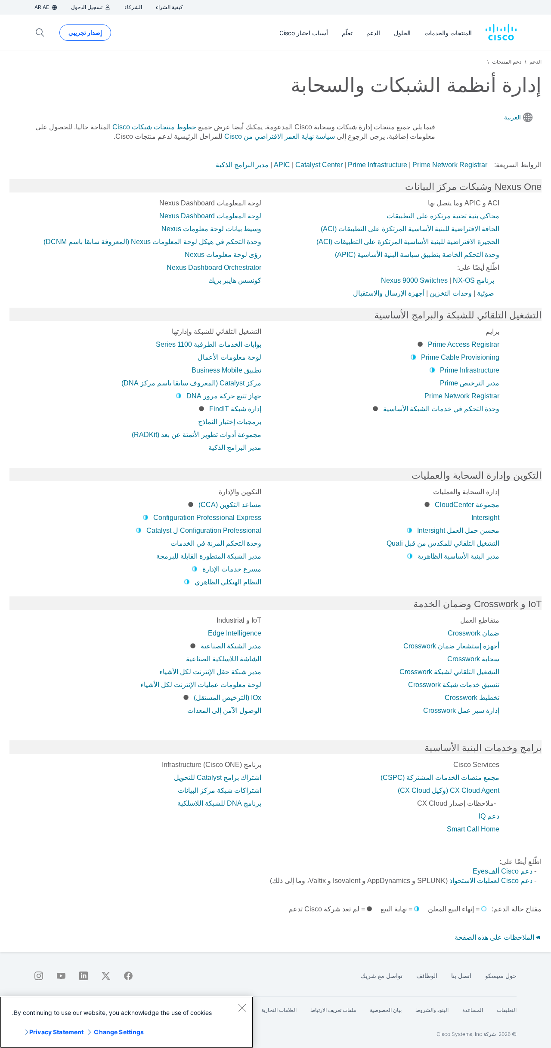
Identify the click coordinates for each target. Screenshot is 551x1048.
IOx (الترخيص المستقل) (227, 697)
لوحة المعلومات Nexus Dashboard (210, 216)
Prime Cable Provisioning (460, 357)
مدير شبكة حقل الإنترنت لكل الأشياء (210, 671)
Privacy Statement (56, 1032)
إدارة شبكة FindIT (235, 408)
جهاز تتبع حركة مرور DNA (223, 396)
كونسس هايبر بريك (234, 280)
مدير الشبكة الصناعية (231, 646)
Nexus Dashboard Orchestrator (214, 267)
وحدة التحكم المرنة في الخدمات (215, 543)
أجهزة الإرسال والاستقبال (388, 293)
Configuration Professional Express (207, 517)
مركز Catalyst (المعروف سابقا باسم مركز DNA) (191, 383)
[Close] (242, 1007)
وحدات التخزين (451, 293)
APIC (282, 164)
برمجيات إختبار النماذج (229, 421)
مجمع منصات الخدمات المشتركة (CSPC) (440, 777)
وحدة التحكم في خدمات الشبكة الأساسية (441, 408)
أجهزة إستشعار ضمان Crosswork (451, 646)
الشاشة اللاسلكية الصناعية (223, 659)
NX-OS (464, 280)
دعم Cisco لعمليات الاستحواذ (490, 880)
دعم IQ (489, 816)
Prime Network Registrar (449, 164)
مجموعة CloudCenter (467, 504)
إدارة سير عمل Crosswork (461, 710)
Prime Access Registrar (463, 344)
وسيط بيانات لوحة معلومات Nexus (211, 228)
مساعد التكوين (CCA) (229, 504)
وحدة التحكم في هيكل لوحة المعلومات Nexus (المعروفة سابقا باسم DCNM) (152, 241)
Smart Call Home (473, 829)
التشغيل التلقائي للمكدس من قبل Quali (443, 543)
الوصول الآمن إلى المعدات (224, 710)
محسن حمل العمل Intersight (458, 530)
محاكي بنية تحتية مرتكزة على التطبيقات (443, 216)
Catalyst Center (319, 164)
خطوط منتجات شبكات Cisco (154, 127)
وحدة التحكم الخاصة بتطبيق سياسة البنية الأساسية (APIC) (417, 254)
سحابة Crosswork (473, 659)
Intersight (485, 517)
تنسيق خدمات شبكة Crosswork (453, 684)
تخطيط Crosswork (472, 697)
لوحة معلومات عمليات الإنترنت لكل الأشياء (200, 684)
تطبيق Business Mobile (226, 370)
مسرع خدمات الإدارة (231, 569)
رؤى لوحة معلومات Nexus (223, 254)
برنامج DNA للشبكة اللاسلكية (219, 803)
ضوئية (485, 293)
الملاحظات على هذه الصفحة (495, 937)
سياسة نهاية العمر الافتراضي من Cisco (279, 136)
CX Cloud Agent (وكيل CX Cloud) (448, 790)
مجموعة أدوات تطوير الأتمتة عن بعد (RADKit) (196, 434)
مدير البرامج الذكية (242, 164)
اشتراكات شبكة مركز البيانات (219, 790)
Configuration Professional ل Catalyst (203, 530)
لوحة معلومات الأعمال (229, 357)
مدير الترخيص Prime (469, 383)
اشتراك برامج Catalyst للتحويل (217, 777)
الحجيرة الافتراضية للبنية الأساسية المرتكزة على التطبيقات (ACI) (407, 241)
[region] (126, 1022)
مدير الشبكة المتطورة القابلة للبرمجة (208, 556)
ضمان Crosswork (473, 633)
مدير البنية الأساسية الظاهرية (458, 556)
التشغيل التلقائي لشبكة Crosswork (449, 671)
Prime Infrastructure (377, 164)
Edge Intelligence (234, 633)
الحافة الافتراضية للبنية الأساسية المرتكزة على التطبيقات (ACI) (410, 228)
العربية (512, 117)
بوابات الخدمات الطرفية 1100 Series (208, 344)
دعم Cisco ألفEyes (502, 871)
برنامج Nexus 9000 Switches (437, 280)
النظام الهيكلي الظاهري (228, 582)
